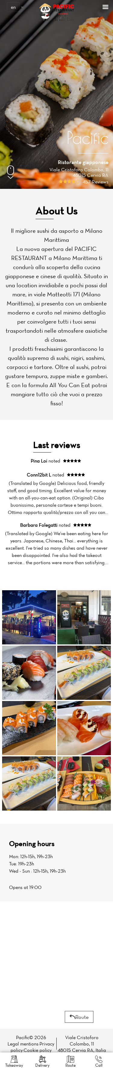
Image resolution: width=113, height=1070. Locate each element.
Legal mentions (23, 1044)
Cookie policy (38, 1050)
